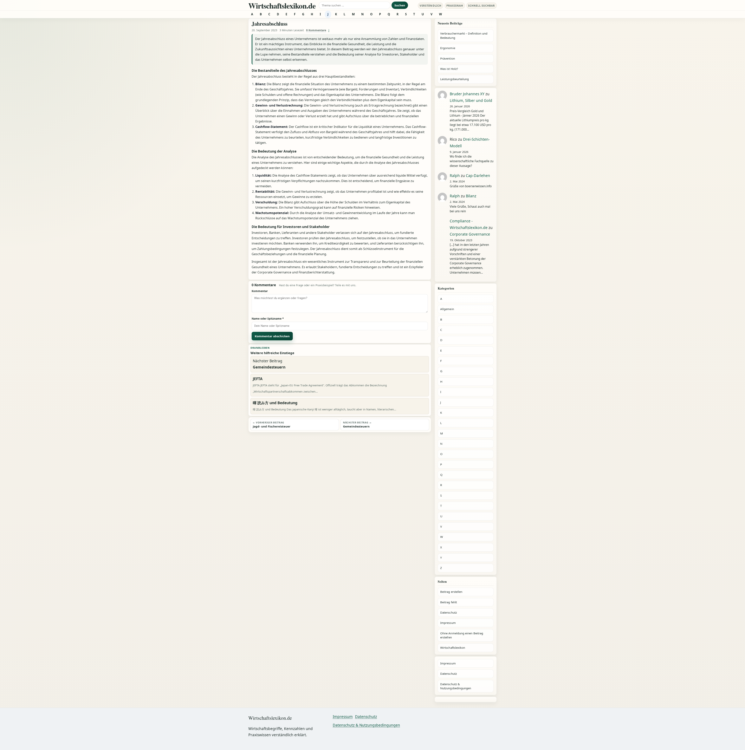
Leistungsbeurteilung (454, 79)
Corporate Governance (470, 234)
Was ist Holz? (449, 69)
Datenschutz (448, 612)
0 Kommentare (316, 30)
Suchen (399, 5)
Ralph (455, 175)
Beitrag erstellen (451, 592)
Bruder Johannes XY (467, 93)
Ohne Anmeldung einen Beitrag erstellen (461, 635)
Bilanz (471, 196)
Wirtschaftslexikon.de (282, 5)
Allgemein (447, 309)
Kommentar (260, 291)
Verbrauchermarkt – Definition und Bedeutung (463, 35)
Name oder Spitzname (268, 318)
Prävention (447, 58)
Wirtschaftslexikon (452, 647)
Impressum (448, 623)
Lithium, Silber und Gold (471, 100)
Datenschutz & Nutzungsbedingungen (455, 686)
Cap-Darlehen (478, 175)
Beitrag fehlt (448, 602)
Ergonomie (447, 48)
